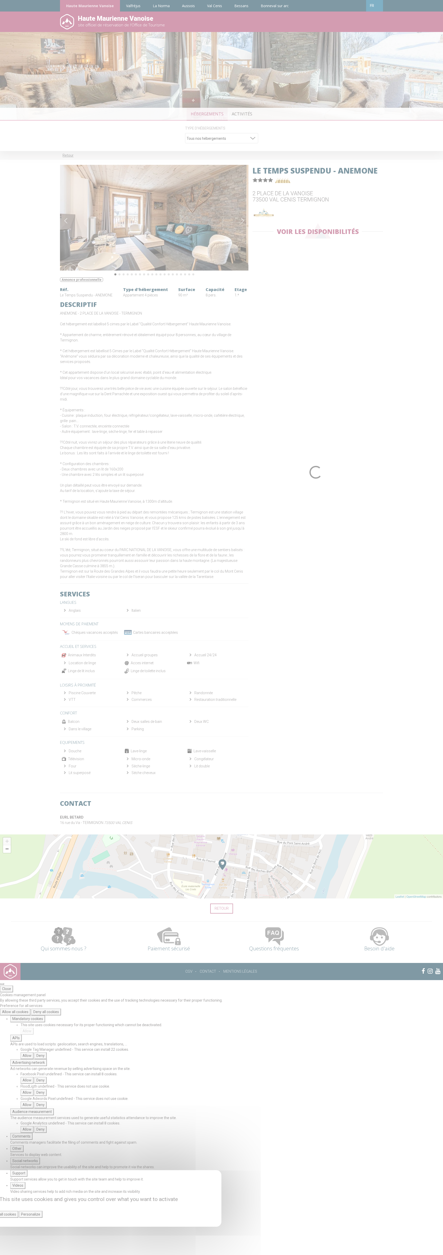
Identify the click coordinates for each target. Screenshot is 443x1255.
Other (17, 1148)
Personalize (30, 1214)
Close (6, 989)
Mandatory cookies (27, 1019)
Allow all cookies (15, 1012)
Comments (21, 1136)
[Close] (2, 984)
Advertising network (28, 1062)
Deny (40, 1056)
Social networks (25, 1161)
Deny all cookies (46, 1012)
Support (18, 1173)
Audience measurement (32, 1112)
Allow (27, 1031)
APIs (16, 1038)
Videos (17, 1185)
